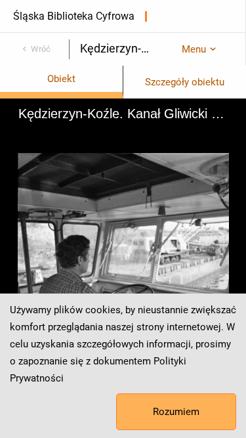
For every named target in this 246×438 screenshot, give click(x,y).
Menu (194, 49)
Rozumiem (176, 412)
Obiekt (61, 79)
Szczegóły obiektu (184, 82)
